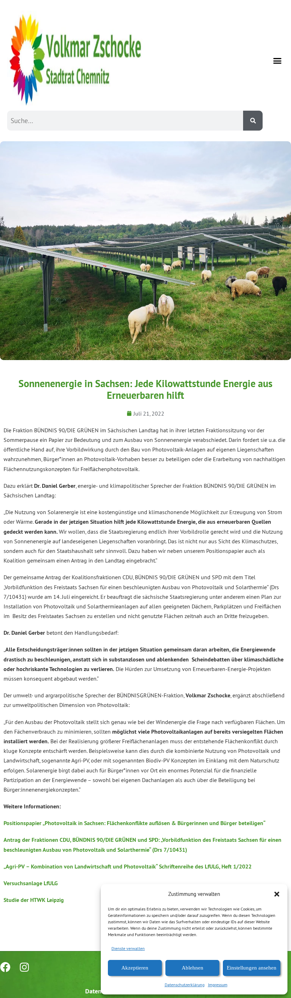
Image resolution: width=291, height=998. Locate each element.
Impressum (217, 984)
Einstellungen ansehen (251, 968)
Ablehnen (192, 968)
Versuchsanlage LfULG (31, 883)
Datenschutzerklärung (184, 984)
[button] (276, 894)
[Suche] (253, 121)
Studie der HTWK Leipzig (34, 900)
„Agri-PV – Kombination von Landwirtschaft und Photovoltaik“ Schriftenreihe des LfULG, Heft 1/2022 (128, 866)
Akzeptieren (134, 968)
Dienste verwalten (128, 948)
